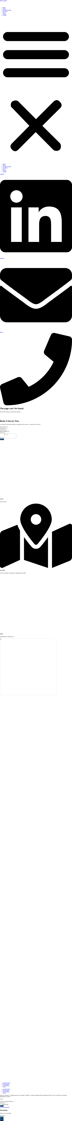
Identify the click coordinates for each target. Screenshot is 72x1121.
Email (1, 432)
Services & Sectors (7, 10)
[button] (36, 89)
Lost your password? (4, 1107)
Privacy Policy (6, 1084)
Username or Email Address (6, 1101)
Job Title (2, 428)
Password (2, 1103)
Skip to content (3, 0)
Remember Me (4, 1104)
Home (4, 7)
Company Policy (6, 1082)
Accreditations (6, 1085)
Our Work (5, 11)
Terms (4, 1086)
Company (2, 429)
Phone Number (3, 431)
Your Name (2, 426)
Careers (4, 13)
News (4, 12)
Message (2, 438)
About (4, 8)
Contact (4, 15)
